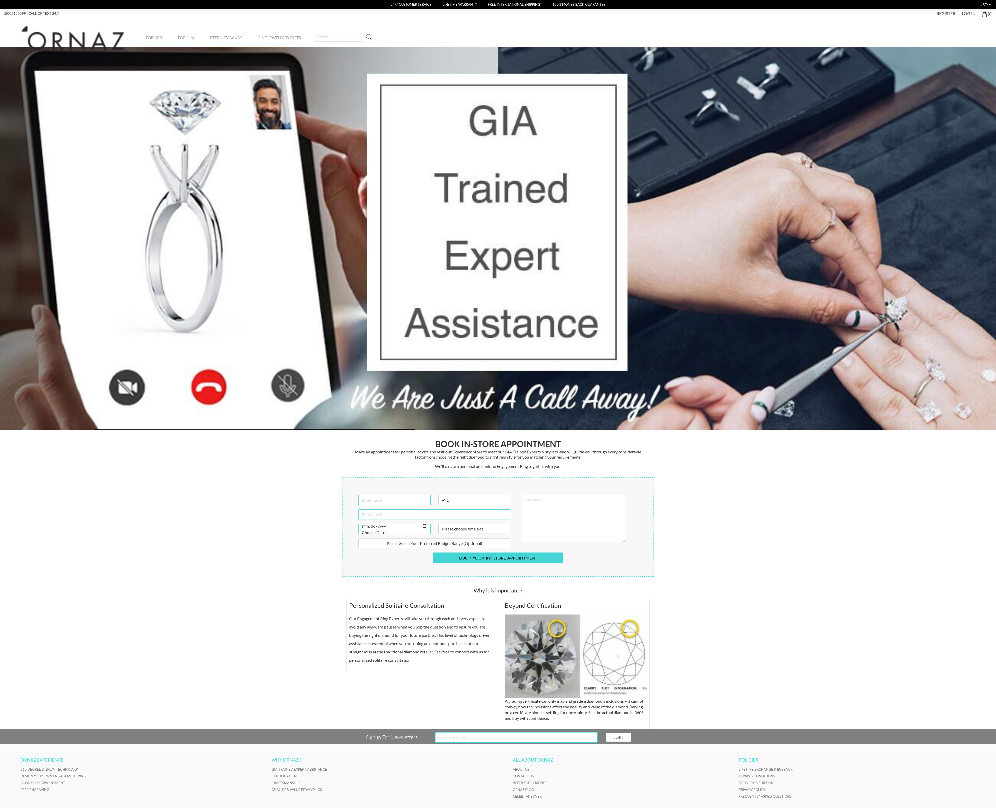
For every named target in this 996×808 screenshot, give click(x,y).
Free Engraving (34, 790)
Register (946, 13)
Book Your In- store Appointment (498, 557)
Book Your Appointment (42, 783)
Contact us (523, 776)
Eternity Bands (226, 37)
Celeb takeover (527, 796)
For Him (186, 37)
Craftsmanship (286, 783)
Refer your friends (530, 783)
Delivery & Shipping (756, 783)
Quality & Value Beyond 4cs (297, 790)
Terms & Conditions (757, 776)
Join (618, 737)
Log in (969, 13)
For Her (154, 37)
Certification (284, 776)
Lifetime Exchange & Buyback (766, 769)
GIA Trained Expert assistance (299, 769)
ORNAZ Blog (523, 790)
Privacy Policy (752, 790)
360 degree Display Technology (49, 769)
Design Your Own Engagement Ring (53, 776)
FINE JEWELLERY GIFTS (279, 37)
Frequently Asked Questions (765, 796)
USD (983, 4)
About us (521, 769)
